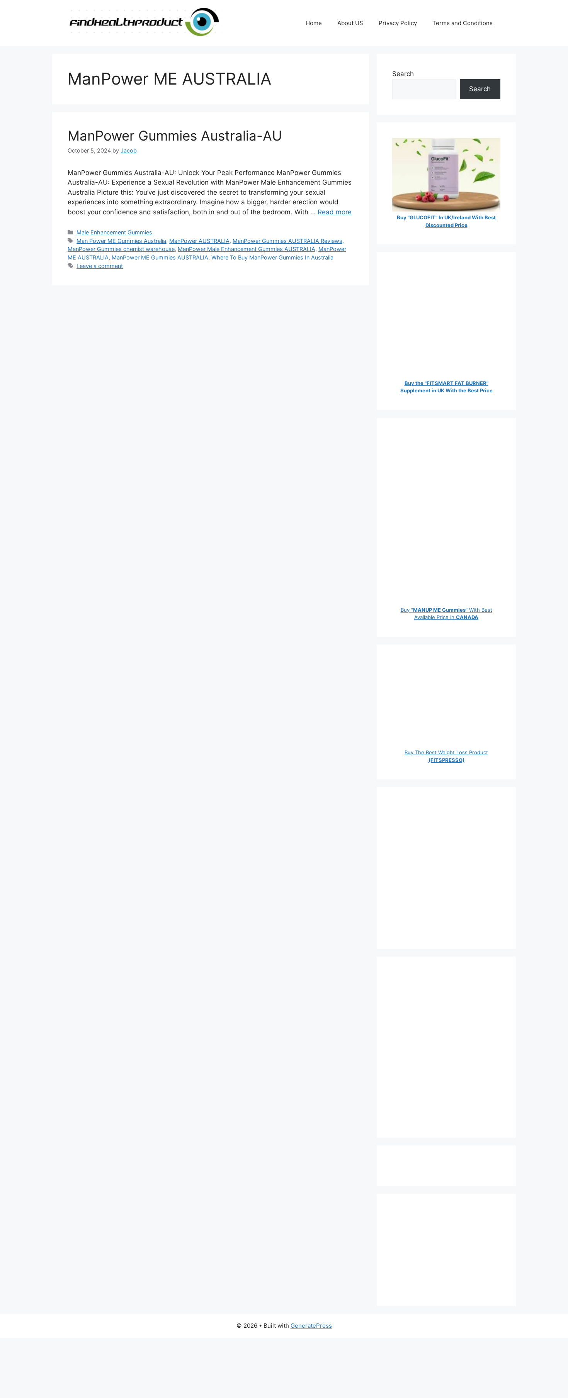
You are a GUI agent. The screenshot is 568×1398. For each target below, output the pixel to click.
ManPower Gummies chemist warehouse (121, 249)
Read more (335, 212)
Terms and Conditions (462, 23)
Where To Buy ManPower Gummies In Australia (272, 257)
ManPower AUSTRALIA (199, 241)
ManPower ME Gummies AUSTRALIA (160, 257)
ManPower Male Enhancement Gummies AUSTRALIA (246, 249)
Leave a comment (100, 266)
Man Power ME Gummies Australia (121, 241)
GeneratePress (311, 1325)
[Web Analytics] (407, 1165)
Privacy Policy (398, 23)
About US (350, 23)
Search (403, 74)
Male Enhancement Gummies (114, 232)
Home (314, 23)
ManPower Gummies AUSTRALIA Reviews (287, 241)
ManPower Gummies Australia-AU (175, 135)
